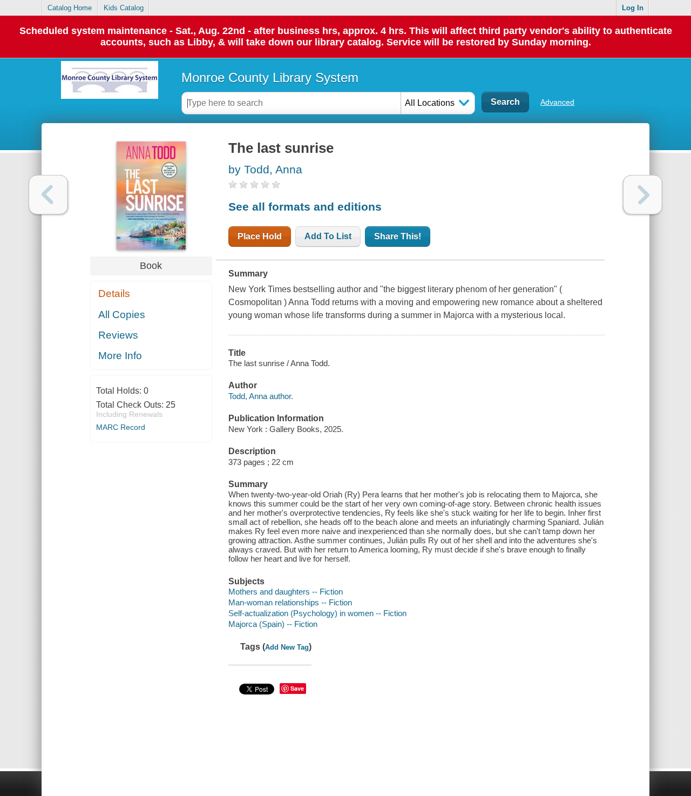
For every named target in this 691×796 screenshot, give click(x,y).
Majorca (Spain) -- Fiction (272, 624)
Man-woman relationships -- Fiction (290, 602)
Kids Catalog (124, 8)
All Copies (121, 314)
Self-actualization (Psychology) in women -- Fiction (317, 613)
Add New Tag (287, 647)
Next (642, 194)
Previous (48, 194)
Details (114, 293)
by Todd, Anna (265, 169)
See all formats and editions (305, 206)
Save (297, 688)
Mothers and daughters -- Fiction (285, 591)
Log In (632, 8)
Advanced (557, 102)
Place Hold (260, 236)
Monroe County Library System (269, 77)
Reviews (118, 335)
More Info (120, 355)
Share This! (397, 236)
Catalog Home (70, 8)
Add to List (327, 236)
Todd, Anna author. (260, 396)
